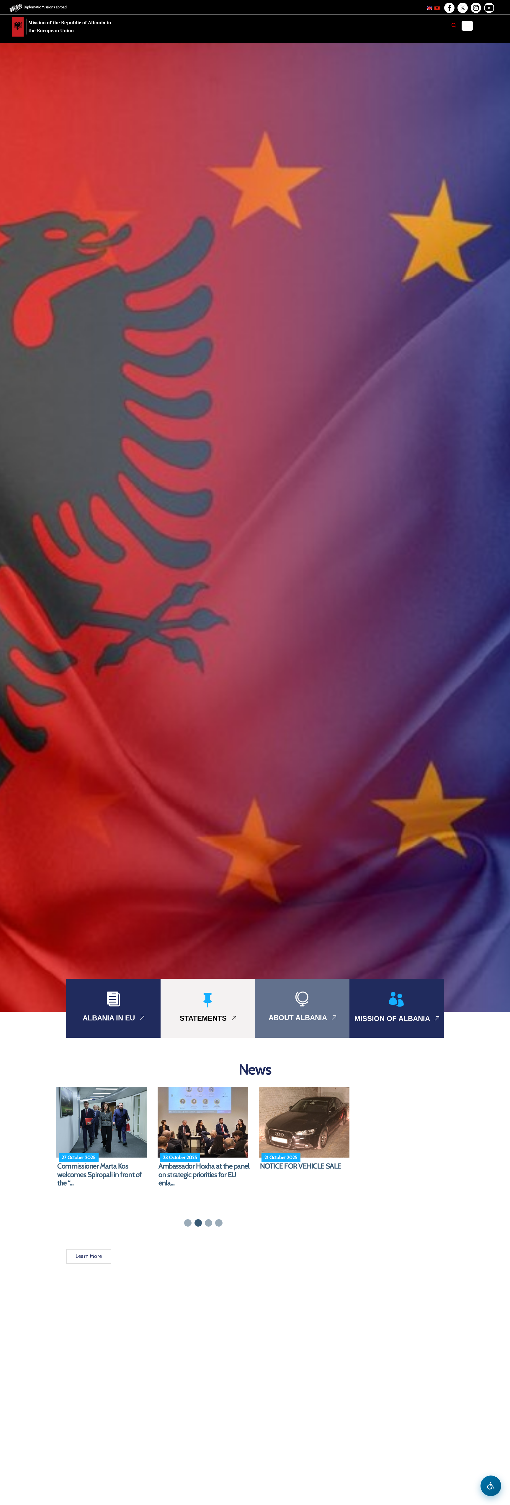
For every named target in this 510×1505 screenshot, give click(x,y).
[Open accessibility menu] (490, 1486)
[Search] (454, 25)
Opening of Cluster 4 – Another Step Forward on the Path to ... (304, 1170)
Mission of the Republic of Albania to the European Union (69, 26)
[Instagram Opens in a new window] (475, 8)
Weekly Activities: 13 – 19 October (92, 1170)
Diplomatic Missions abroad (45, 7)
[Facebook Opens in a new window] (449, 8)
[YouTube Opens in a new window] (488, 8)
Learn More (89, 1256)
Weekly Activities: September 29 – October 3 (204, 1170)
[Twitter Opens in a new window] (462, 8)
